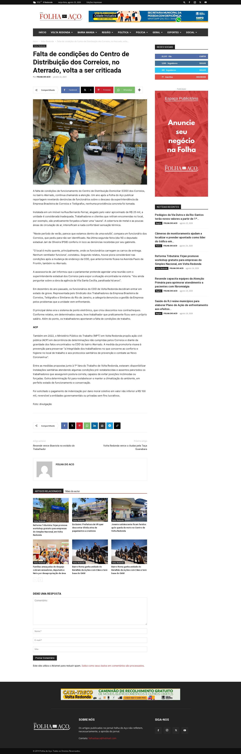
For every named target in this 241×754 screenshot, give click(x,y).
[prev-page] (35, 580)
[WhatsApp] (87, 425)
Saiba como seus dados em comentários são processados (113, 665)
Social (190, 32)
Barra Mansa (86, 32)
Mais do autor (72, 491)
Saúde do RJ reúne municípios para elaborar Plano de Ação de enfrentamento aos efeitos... (181, 305)
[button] (184, 2)
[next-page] (40, 580)
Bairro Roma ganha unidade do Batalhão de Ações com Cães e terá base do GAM (89, 570)
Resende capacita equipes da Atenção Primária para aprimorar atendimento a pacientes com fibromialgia (179, 282)
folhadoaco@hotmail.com (102, 738)
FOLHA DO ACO (43, 77)
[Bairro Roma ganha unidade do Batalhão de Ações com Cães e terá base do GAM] (90, 552)
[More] (139, 90)
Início (35, 41)
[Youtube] (205, 2)
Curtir (202, 56)
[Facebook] (189, 2)
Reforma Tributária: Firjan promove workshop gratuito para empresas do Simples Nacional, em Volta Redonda (178, 260)
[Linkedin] (94, 425)
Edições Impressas (94, 2)
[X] (200, 2)
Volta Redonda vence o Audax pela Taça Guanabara (125, 447)
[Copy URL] (117, 425)
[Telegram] (109, 425)
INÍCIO (42, 32)
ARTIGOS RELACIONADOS (48, 491)
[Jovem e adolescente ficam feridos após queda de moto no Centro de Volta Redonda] (129, 510)
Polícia (140, 32)
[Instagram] (194, 2)
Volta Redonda (60, 32)
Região (106, 32)
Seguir (202, 63)
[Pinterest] (79, 425)
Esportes (173, 32)
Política (123, 32)
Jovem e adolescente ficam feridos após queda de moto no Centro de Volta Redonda (128, 527)
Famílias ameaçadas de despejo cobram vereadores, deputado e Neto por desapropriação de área (49, 570)
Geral (156, 32)
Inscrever (201, 77)
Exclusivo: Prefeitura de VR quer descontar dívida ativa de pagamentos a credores (87, 527)
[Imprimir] (102, 425)
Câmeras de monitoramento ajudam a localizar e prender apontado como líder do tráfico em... (180, 237)
